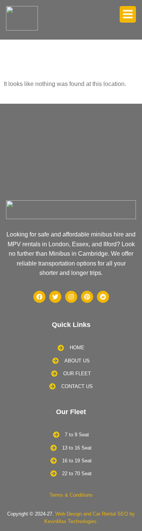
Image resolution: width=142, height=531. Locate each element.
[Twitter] (55, 297)
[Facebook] (39, 297)
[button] (128, 14)
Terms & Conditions (71, 495)
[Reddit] (103, 297)
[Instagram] (71, 297)
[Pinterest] (87, 297)
